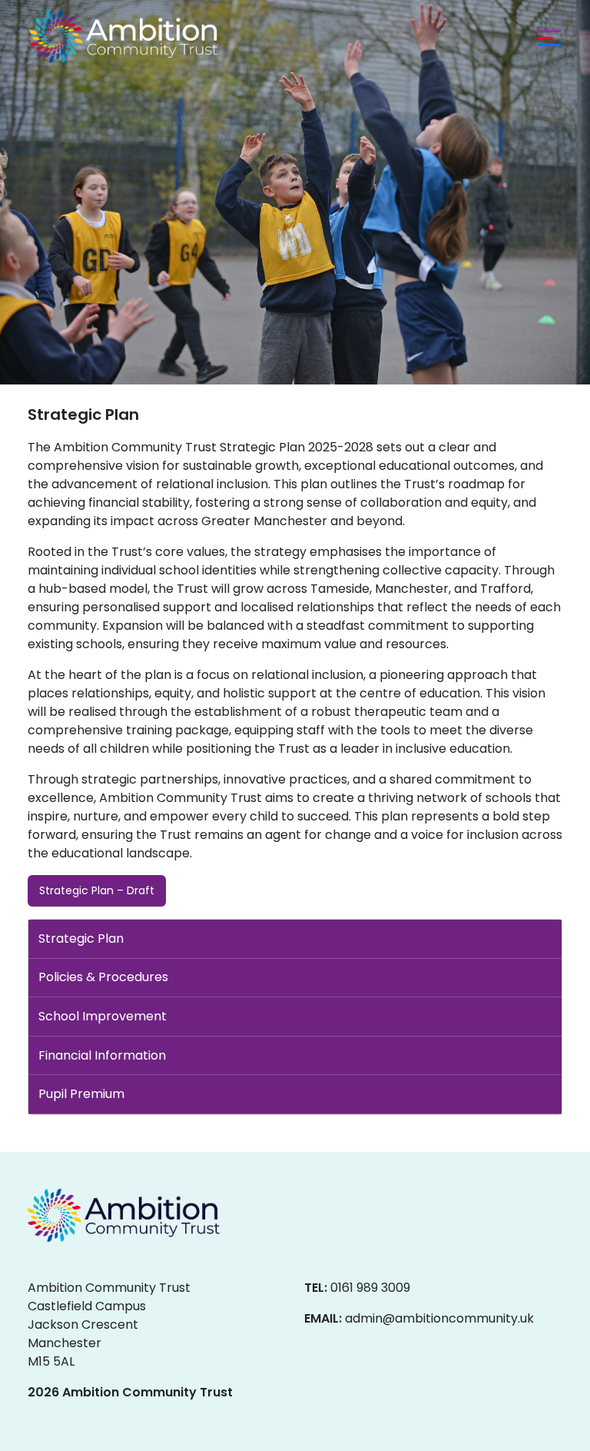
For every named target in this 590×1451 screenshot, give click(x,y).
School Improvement (102, 1016)
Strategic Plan (81, 938)
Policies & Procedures (103, 977)
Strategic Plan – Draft (96, 890)
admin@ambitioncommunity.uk (439, 1318)
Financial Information (102, 1055)
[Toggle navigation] (545, 37)
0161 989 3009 (370, 1287)
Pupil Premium (81, 1094)
